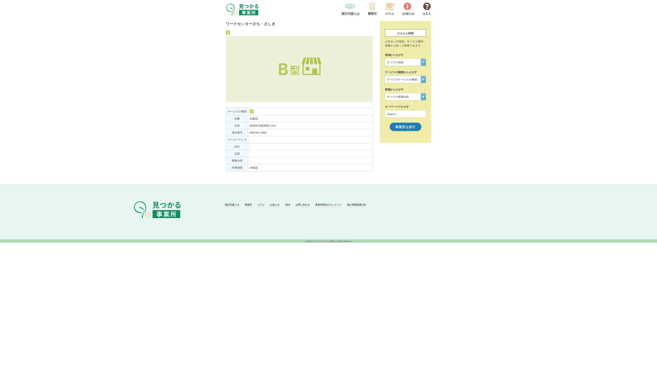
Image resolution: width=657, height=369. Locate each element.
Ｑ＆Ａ (426, 14)
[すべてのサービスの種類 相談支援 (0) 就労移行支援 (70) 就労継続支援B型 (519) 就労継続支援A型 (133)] (405, 79)
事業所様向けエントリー (328, 204)
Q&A (287, 204)
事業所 (372, 14)
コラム (389, 14)
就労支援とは (351, 14)
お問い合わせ (302, 204)
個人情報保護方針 (356, 204)
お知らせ (408, 14)
